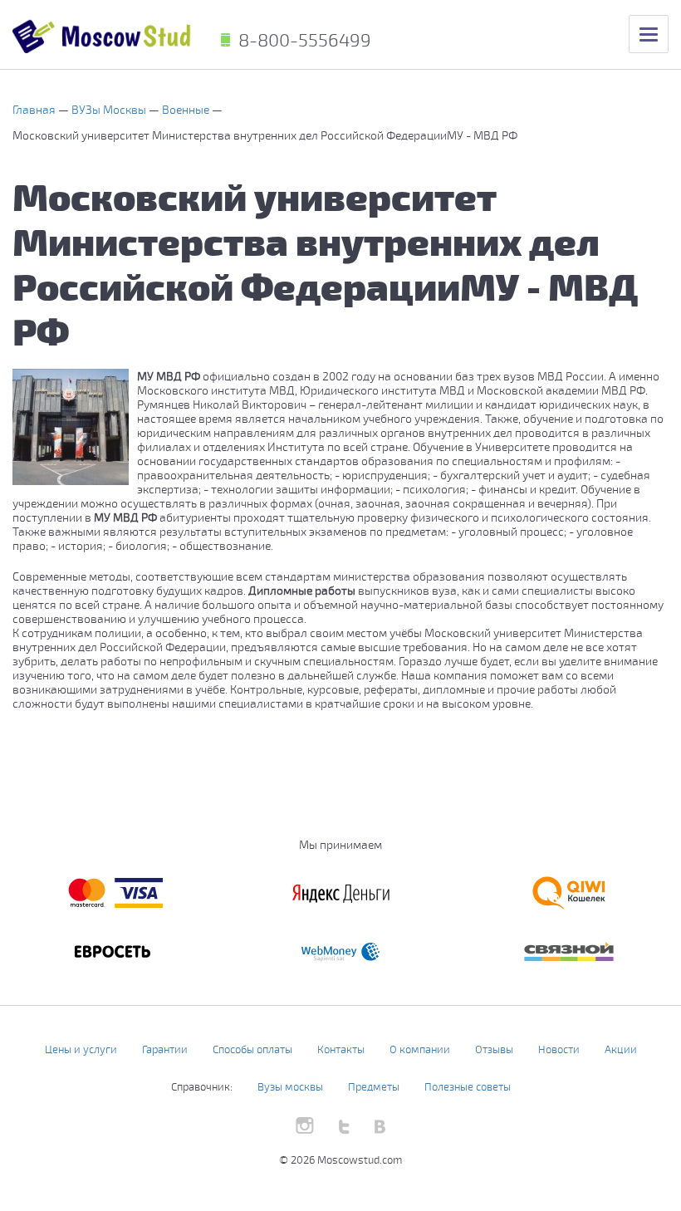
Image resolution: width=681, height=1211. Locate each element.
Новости (559, 1049)
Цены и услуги (81, 1049)
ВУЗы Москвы (110, 109)
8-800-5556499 (304, 39)
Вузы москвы (290, 1086)
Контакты (341, 1049)
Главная (35, 109)
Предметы (373, 1086)
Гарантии (165, 1049)
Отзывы (494, 1049)
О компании (419, 1049)
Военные (187, 109)
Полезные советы (467, 1086)
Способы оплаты (252, 1049)
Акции (621, 1049)
